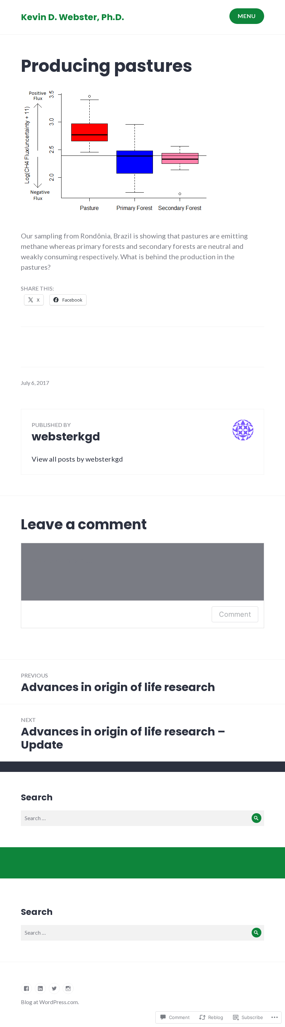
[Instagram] (68, 988)
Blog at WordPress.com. (50, 1002)
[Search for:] (142, 818)
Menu (247, 15)
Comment (235, 614)
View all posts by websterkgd (77, 459)
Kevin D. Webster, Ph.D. (72, 17)
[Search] (256, 818)
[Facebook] (26, 988)
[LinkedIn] (40, 988)
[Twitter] (54, 988)
